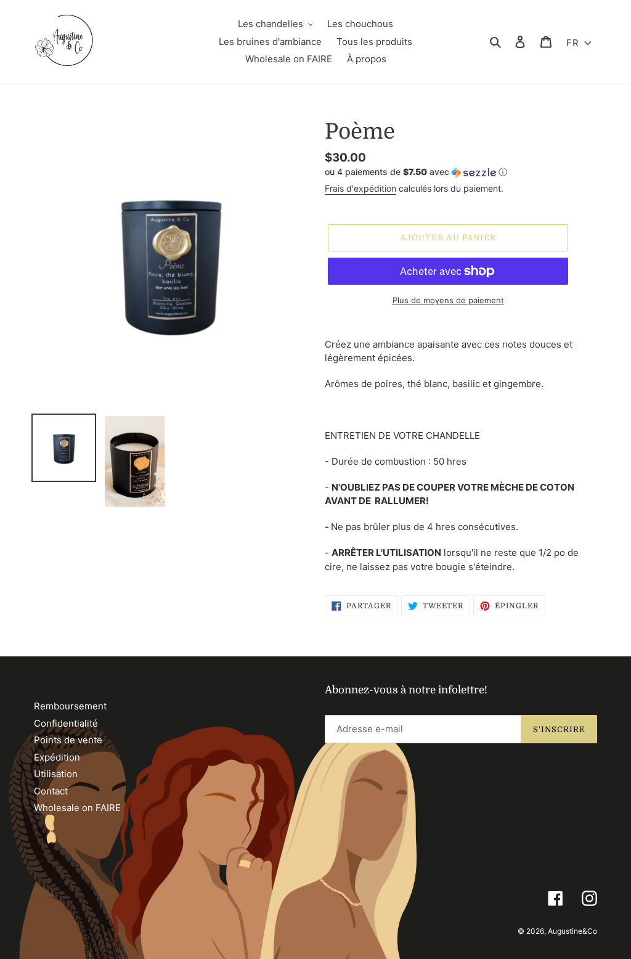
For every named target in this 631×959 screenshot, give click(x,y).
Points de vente (68, 740)
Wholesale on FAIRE (77, 808)
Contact (51, 791)
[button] (416, 172)
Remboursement (70, 706)
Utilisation (56, 774)
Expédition (57, 757)
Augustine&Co (572, 931)
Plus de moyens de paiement (448, 300)
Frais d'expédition (360, 188)
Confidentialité (66, 723)
